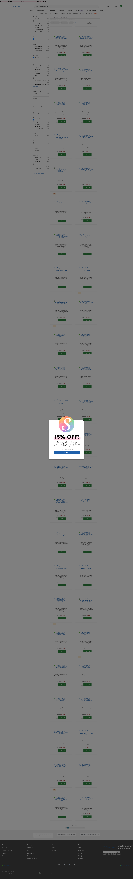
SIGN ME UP (67, 452)
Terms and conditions (73, 454)
